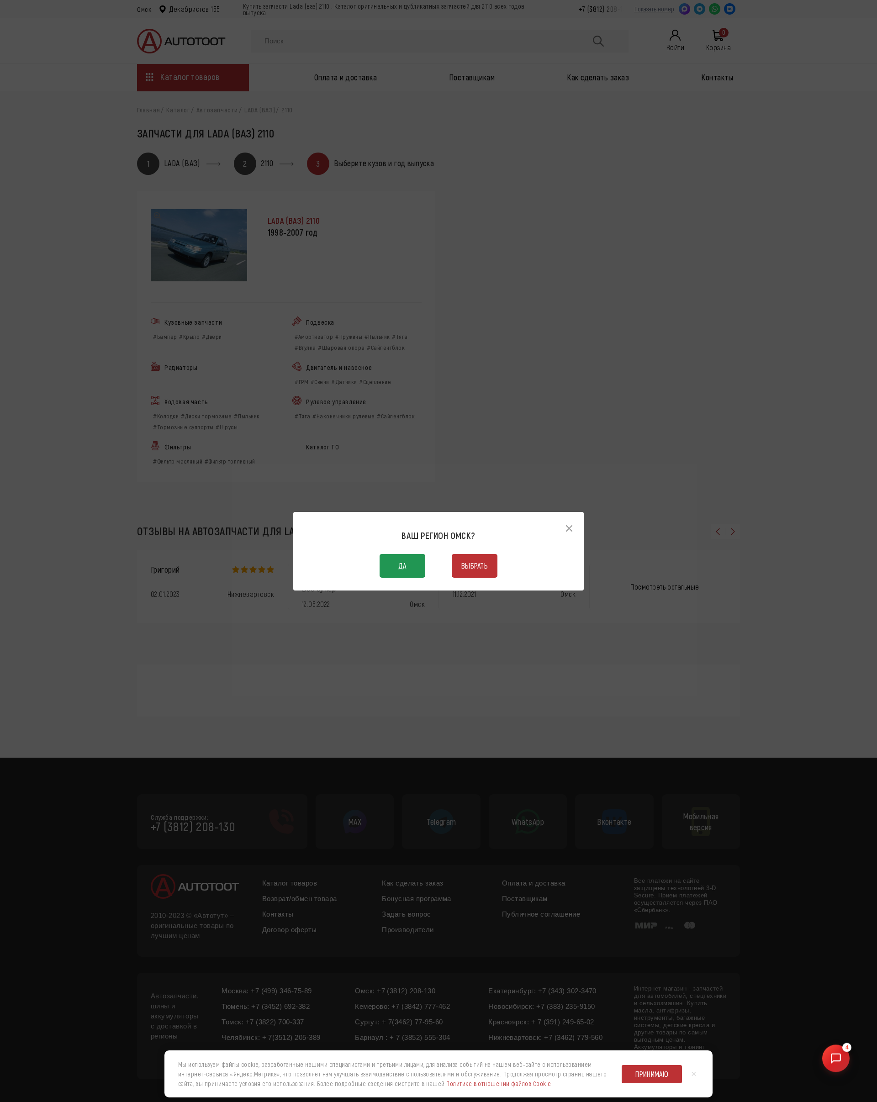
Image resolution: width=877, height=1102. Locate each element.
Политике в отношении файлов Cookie (498, 1083)
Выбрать (474, 565)
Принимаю (651, 1074)
